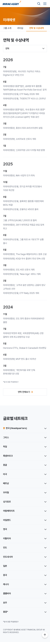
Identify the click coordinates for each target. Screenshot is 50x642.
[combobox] (25, 48)
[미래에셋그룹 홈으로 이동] (12, 4)
